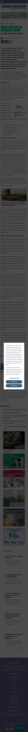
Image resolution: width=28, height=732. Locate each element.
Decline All (14, 385)
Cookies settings (14, 378)
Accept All (14, 381)
